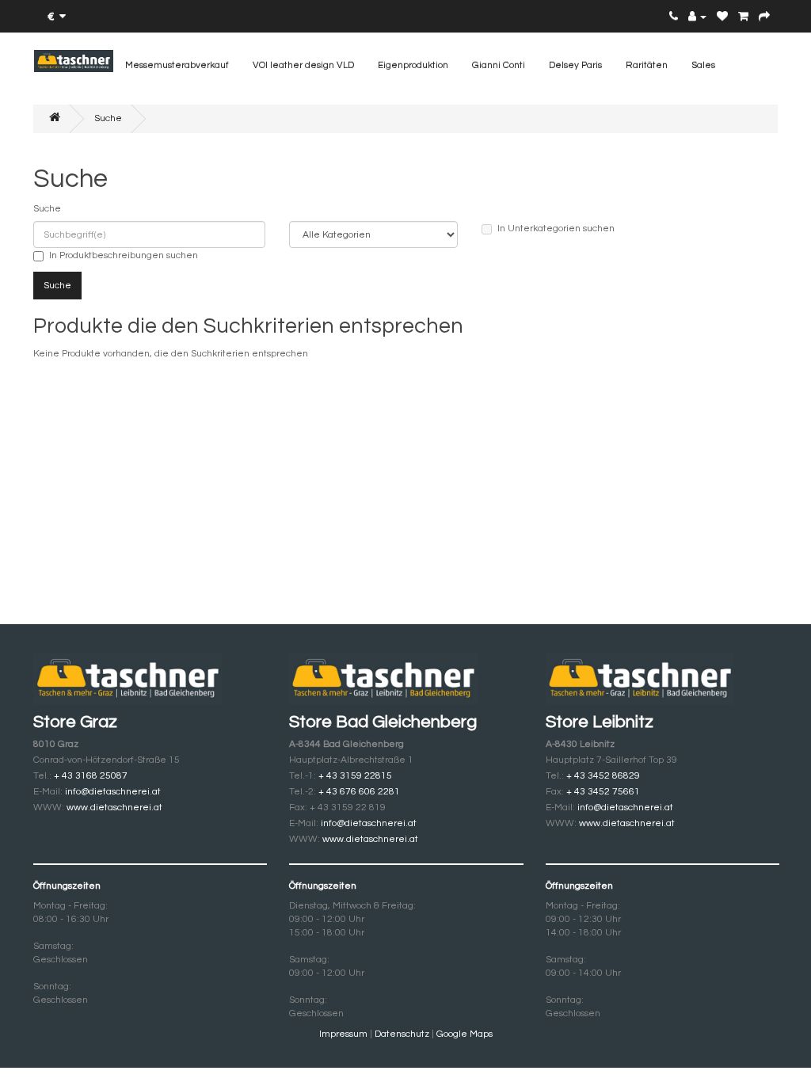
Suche (108, 118)
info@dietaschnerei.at (113, 792)
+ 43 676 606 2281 (359, 792)
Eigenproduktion (413, 65)
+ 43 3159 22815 (355, 776)
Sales (703, 65)
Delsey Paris (575, 65)
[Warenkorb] (743, 17)
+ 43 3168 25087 (89, 776)
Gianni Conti (498, 65)
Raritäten (647, 65)
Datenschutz (402, 1034)
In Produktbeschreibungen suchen (123, 255)
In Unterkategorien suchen (556, 228)
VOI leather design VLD (303, 65)
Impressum (344, 1034)
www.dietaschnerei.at (114, 807)
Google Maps (464, 1034)
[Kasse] (764, 17)
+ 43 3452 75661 (603, 792)
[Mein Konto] (697, 17)
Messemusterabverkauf (177, 65)
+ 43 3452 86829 (602, 776)
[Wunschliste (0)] (722, 17)
